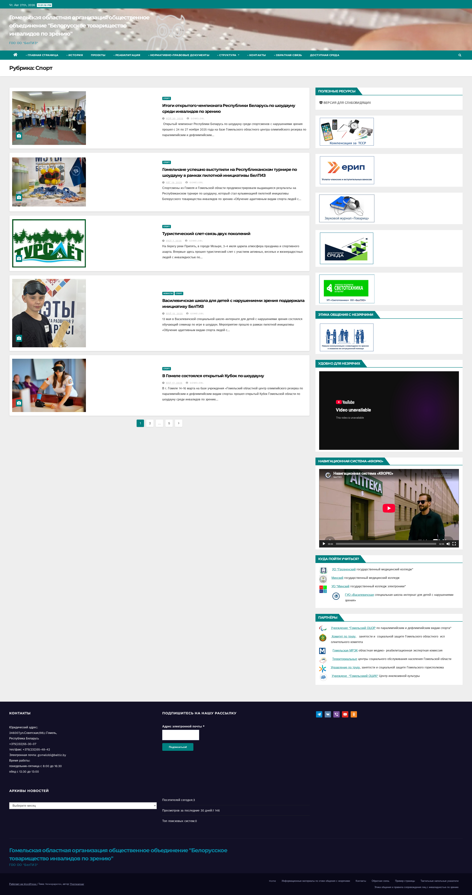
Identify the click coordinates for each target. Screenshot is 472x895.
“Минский (342, 586)
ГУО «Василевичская (359, 595)
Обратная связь (380, 881)
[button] (460, 55)
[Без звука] (448, 544)
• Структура (227, 55)
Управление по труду (345, 667)
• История (75, 55)
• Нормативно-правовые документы (178, 55)
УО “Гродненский (344, 569)
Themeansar (77, 884)
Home (272, 881)
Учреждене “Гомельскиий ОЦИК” (355, 676)
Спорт (166, 98)
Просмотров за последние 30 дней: (187, 810)
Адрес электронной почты (183, 726)
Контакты (361, 881)
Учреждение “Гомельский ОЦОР (353, 628)
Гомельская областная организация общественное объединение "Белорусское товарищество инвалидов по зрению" (79, 25)
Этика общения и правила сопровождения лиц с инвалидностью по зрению (416, 887)
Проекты (98, 55)
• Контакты (256, 55)
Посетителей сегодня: (177, 800)
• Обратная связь (288, 55)
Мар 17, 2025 (174, 383)
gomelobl (197, 118)
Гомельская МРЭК (345, 650)
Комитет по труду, (343, 636)
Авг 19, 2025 (174, 182)
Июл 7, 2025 (174, 240)
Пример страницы (405, 881)
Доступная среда (324, 55)
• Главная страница (42, 55)
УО (334, 586)
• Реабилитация (127, 55)
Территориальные (344, 659)
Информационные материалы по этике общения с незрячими (316, 881)
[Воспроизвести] (324, 544)
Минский (337, 578)
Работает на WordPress (23, 884)
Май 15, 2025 (174, 313)
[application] (389, 410)
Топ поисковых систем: (178, 821)
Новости (168, 293)
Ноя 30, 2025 (174, 118)
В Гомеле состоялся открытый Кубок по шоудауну (213, 375)
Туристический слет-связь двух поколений (206, 233)
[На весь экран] (454, 544)
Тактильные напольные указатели (440, 881)
